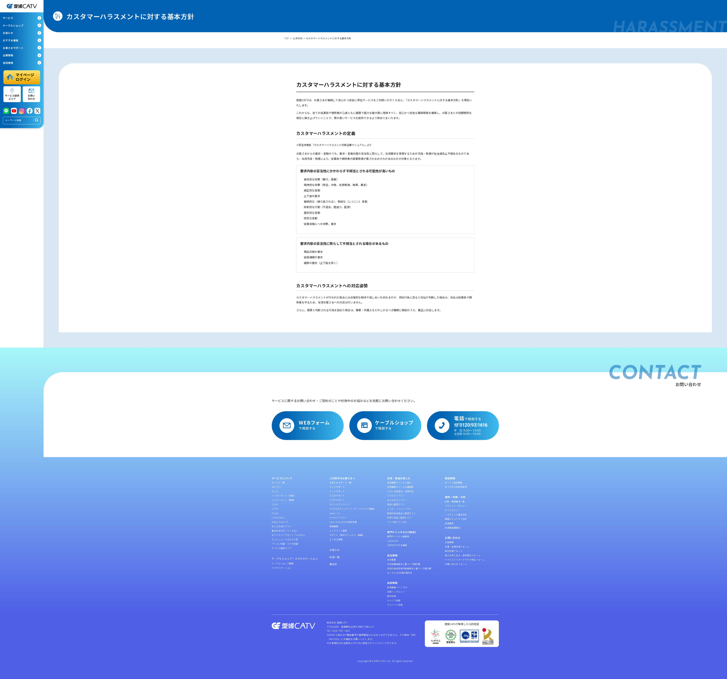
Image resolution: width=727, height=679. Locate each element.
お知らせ (334, 550)
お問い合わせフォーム (456, 563)
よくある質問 (336, 539)
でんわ (275, 504)
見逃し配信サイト (396, 504)
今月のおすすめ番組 (397, 545)
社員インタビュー (396, 591)
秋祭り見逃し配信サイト (399, 517)
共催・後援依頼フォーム (457, 546)
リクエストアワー (396, 495)
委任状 (333, 564)
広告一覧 (334, 557)
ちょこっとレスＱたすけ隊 (285, 539)
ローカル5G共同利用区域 (399, 572)
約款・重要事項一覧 (455, 501)
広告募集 (449, 542)
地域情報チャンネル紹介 (399, 482)
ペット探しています (397, 521)
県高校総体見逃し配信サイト (401, 513)
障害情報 (333, 526)
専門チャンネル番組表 (398, 536)
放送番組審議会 (452, 527)
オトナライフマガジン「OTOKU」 (289, 534)
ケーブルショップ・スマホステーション (295, 558)
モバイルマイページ (339, 504)
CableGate (392, 540)
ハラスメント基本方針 (456, 514)
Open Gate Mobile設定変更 (343, 521)
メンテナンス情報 (338, 530)
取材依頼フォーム (454, 550)
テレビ (275, 491)
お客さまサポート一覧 (340, 482)
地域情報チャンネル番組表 (400, 486)
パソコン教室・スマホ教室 (285, 543)
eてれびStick (278, 517)
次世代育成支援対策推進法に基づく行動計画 (409, 568)
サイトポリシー (452, 510)
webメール (334, 513)
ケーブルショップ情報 (283, 563)
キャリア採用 (393, 600)
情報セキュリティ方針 (456, 518)
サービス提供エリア (282, 548)
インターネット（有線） (284, 495)
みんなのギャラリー (397, 499)
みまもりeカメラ (280, 521)
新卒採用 (391, 596)
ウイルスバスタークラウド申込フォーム (465, 559)
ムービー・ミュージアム (399, 508)
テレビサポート (337, 486)
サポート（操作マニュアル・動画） (347, 534)
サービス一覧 (278, 482)
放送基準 (449, 523)
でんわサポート (337, 495)
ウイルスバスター (338, 517)
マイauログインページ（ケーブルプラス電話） (352, 508)
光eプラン (277, 486)
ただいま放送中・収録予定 (400, 491)
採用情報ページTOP (397, 587)
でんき (275, 513)
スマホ (275, 508)
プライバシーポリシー (456, 505)
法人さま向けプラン (282, 526)
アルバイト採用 (395, 604)
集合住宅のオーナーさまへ (285, 530)
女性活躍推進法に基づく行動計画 (403, 563)
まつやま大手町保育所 (456, 486)
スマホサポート (337, 499)
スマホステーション (282, 567)
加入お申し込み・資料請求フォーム (462, 555)
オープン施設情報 (453, 482)
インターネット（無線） (284, 499)
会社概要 (391, 559)
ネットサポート (337, 491)
